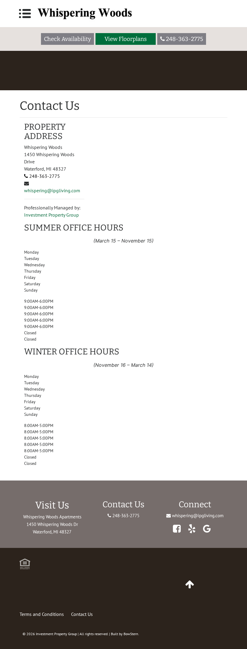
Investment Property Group (51, 215)
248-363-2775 (44, 176)
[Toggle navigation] (25, 14)
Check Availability (67, 39)
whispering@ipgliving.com (52, 190)
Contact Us (82, 614)
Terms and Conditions (42, 614)
